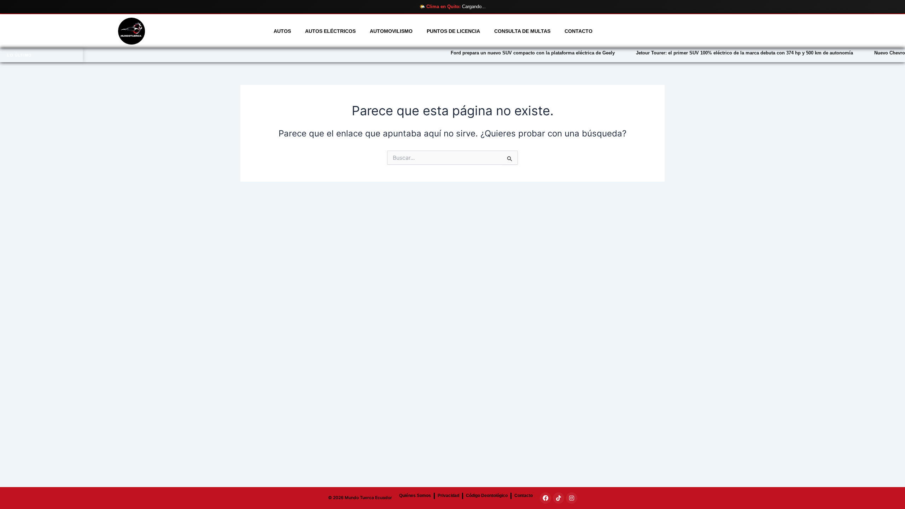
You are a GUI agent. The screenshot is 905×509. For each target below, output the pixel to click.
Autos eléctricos (330, 31)
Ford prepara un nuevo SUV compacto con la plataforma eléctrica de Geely (504, 52)
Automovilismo (391, 31)
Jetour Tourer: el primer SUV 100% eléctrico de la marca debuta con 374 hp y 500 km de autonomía (716, 52)
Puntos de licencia (453, 31)
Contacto (578, 31)
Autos (282, 31)
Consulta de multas (522, 31)
